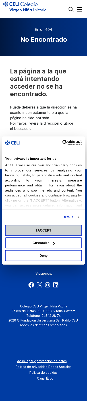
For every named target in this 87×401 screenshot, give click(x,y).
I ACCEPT (43, 230)
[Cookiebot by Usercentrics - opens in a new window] (62, 143)
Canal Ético (45, 378)
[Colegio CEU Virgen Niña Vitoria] (24, 9)
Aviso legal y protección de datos (42, 361)
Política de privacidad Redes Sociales (43, 367)
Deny (43, 255)
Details (67, 217)
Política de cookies (43, 372)
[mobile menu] (79, 10)
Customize (41, 243)
